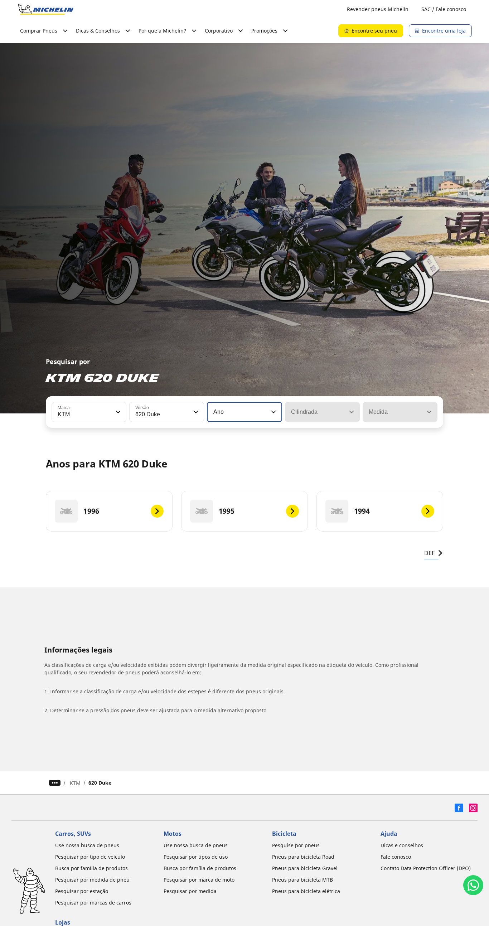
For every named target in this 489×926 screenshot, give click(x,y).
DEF (429, 553)
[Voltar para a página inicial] (45, 9)
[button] (117, 412)
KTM (75, 783)
